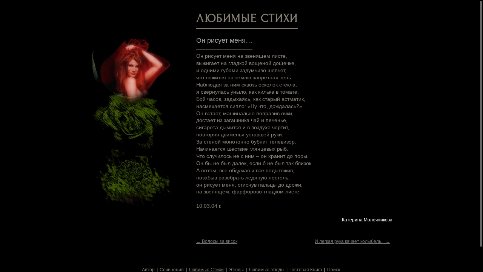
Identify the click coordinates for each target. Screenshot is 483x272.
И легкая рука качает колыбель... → (352, 241)
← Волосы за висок (216, 241)
